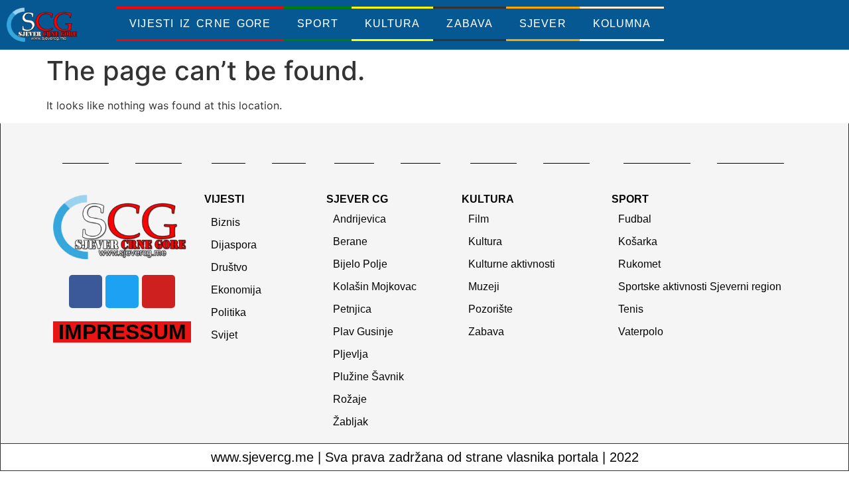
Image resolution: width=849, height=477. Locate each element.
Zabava (469, 23)
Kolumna (622, 23)
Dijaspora (234, 244)
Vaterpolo (640, 331)
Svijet (224, 335)
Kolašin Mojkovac (375, 286)
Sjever (542, 23)
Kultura (393, 23)
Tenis (630, 309)
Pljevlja (350, 354)
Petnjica (352, 309)
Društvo (229, 267)
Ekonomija (236, 289)
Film (478, 219)
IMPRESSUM (122, 332)
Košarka (637, 241)
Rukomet (639, 264)
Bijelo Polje (360, 264)
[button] (735, 25)
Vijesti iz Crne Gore (200, 23)
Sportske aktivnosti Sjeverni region (699, 286)
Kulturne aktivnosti (511, 264)
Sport (317, 23)
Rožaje (350, 399)
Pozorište (490, 309)
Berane (350, 241)
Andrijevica (359, 219)
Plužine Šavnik (368, 376)
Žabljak (350, 421)
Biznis (225, 222)
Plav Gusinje (363, 331)
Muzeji (483, 286)
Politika (228, 312)
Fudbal (634, 219)
